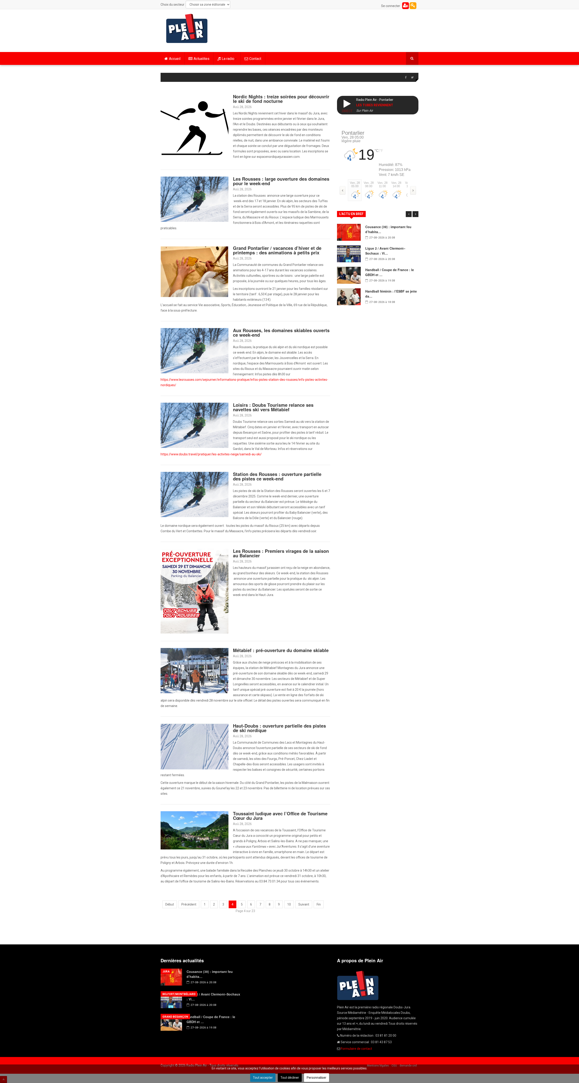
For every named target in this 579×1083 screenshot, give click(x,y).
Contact (255, 59)
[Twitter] (412, 77)
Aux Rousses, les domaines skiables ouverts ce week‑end (281, 332)
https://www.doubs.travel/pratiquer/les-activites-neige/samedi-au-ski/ (211, 454)
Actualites (201, 59)
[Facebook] (405, 77)
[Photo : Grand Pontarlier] (194, 271)
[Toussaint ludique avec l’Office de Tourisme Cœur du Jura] (194, 830)
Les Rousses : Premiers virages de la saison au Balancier (281, 553)
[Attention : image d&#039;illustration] (194, 670)
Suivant (303, 904)
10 (289, 904)
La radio (228, 59)
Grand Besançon (175, 1016)
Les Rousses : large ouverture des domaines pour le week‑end (281, 181)
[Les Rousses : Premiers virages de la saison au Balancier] (194, 591)
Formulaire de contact (356, 1048)
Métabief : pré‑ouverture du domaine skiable (281, 650)
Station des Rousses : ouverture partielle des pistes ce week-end (277, 476)
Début (169, 904)
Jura (166, 971)
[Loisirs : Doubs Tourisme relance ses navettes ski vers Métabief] (194, 425)
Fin (319, 904)
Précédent (188, 904)
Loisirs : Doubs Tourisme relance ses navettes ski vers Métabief (273, 407)
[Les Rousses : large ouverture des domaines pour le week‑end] (194, 199)
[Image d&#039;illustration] (194, 350)
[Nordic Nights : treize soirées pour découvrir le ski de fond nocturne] (194, 128)
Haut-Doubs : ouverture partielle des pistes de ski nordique (279, 727)
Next (415, 214)
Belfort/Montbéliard (178, 994)
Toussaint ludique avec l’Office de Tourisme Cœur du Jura (280, 815)
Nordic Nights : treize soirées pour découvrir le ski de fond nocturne (281, 98)
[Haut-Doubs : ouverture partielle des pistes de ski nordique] (194, 746)
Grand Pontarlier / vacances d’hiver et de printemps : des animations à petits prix (277, 250)
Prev (409, 214)
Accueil (174, 59)
